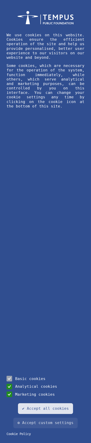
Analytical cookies (36, 386)
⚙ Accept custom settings (46, 423)
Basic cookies (30, 379)
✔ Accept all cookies (45, 408)
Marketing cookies (35, 394)
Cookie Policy (19, 434)
